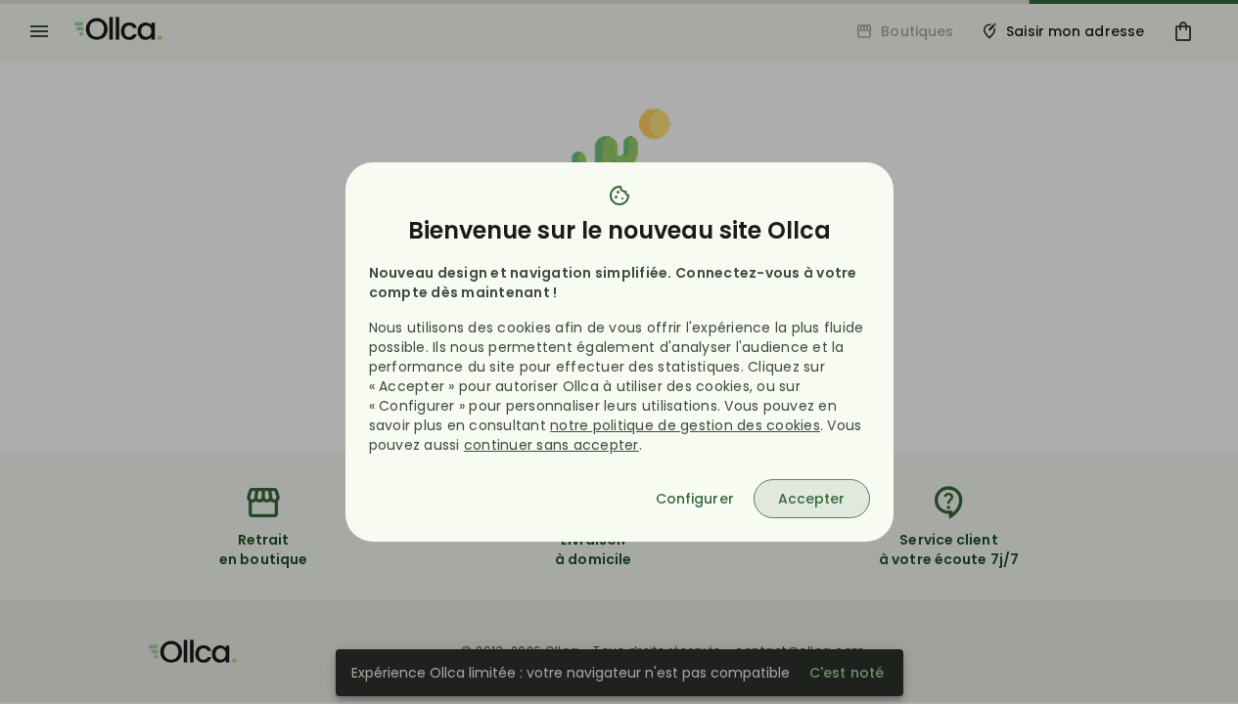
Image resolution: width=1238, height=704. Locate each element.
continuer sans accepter (551, 445)
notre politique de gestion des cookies (685, 425)
